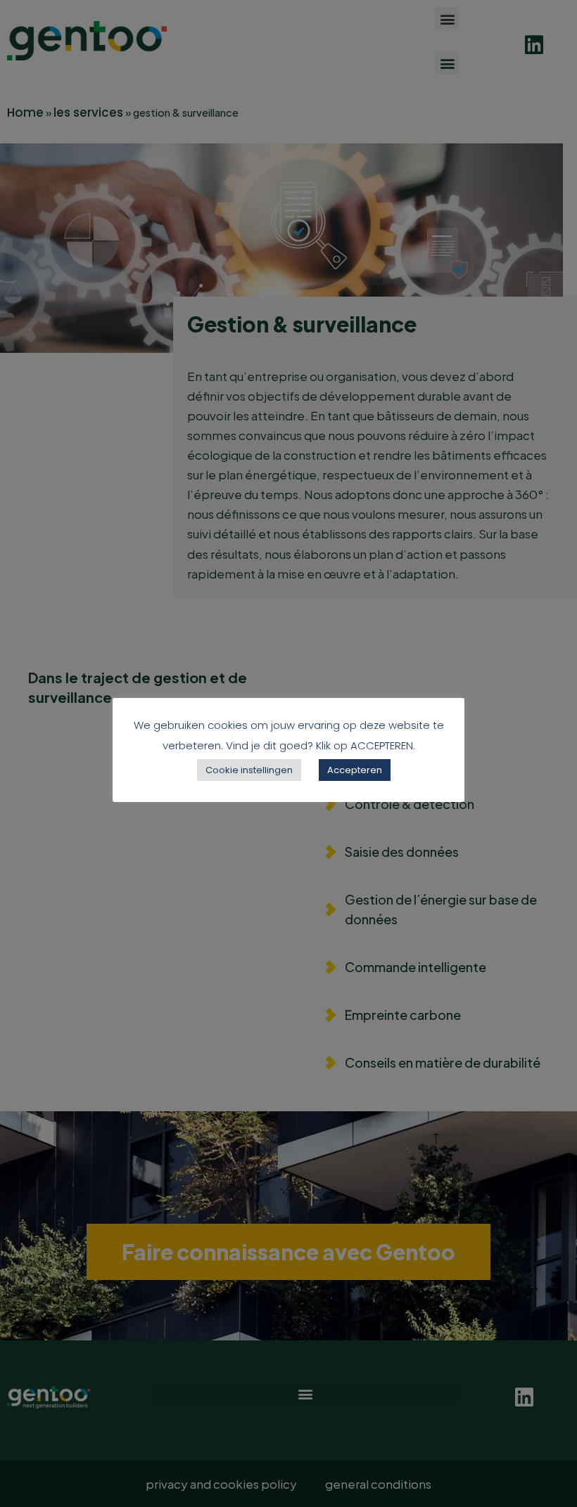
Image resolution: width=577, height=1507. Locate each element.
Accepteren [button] (354, 770)
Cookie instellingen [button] (249, 770)
